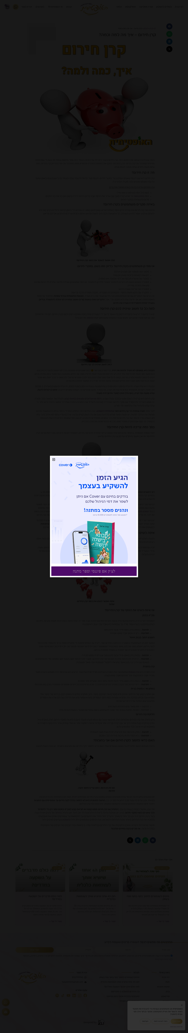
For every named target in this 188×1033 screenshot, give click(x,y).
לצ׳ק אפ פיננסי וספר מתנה (94, 571)
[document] (94, 516)
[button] (54, 459)
